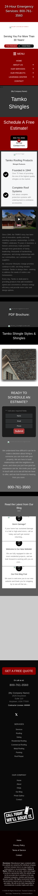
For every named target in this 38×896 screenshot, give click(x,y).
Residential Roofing (19, 741)
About (19, 784)
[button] (19, 671)
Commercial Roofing (19, 745)
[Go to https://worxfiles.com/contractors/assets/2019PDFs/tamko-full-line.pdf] (19, 313)
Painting (19, 752)
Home (19, 780)
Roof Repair (19, 756)
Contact (19, 799)
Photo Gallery (19, 796)
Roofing (19, 733)
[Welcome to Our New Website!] (19, 553)
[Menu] (19, 834)
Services (19, 729)
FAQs (19, 788)
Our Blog (19, 792)
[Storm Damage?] (19, 528)
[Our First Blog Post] (19, 577)
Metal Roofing (19, 749)
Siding (19, 737)
